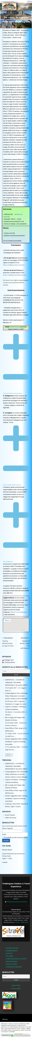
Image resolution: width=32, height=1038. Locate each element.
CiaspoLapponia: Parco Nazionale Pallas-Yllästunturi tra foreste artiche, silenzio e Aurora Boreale (16, 695)
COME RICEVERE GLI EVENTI (16, 959)
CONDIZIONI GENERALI (14, 967)
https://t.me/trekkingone (18, 612)
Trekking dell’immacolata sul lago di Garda (7, 642)
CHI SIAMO (9, 956)
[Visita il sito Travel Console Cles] (16, 931)
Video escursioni (10, 818)
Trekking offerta (9, 662)
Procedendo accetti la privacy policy (16, 837)
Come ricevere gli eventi (7, 1)
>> (11, 755)
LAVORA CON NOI (12, 948)
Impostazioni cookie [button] (7, 1035)
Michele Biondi (15, 327)
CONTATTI (9, 953)
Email (4, 834)
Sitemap (5, 1019)
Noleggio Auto (9, 660)
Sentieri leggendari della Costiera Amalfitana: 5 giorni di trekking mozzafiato (16, 741)
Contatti (4, 862)
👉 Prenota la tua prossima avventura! (16, 901)
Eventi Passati (10, 815)
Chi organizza (8, 561)
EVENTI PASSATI (11, 961)
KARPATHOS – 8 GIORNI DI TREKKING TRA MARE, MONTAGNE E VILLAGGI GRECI (16, 682)
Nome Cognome (7, 828)
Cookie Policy (16, 985)
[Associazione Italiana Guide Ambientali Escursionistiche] (16, 995)
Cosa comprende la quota (12, 485)
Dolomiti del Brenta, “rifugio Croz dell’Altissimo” (25, 643)
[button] (16, 363)
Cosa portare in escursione (12, 393)
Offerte (29, 1)
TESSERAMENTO (12, 951)
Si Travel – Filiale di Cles (21, 922)
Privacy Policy (16, 988)
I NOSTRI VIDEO (11, 964)
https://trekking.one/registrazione (14, 275)
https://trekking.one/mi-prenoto (14, 265)
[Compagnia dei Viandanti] (16, 1005)
